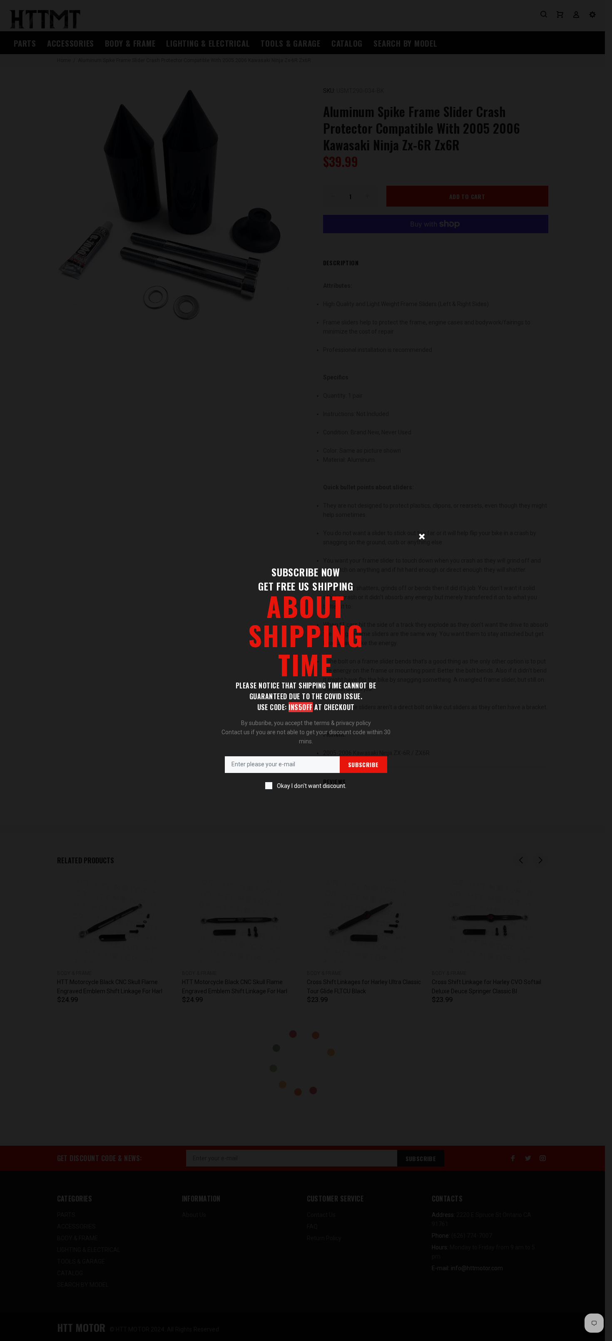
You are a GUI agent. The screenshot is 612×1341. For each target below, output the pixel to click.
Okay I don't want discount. (311, 786)
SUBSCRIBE (363, 764)
